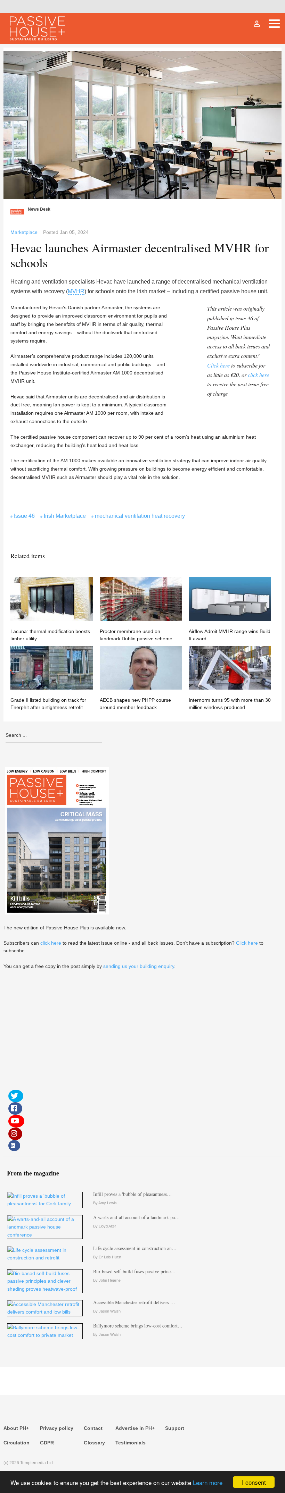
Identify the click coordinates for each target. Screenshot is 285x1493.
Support (174, 1428)
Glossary (94, 1442)
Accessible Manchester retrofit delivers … (134, 1302)
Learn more (207, 1482)
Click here (218, 365)
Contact (93, 1428)
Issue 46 (24, 516)
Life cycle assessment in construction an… (135, 1248)
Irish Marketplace (65, 516)
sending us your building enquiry (138, 966)
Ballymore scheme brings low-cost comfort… (137, 1325)
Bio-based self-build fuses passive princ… (134, 1271)
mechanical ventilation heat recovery (140, 516)
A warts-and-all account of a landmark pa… (136, 1217)
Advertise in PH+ (135, 1428)
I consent (254, 1482)
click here (258, 374)
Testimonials (130, 1442)
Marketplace (24, 232)
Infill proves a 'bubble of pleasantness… (132, 1194)
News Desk (39, 209)
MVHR (76, 291)
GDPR (47, 1442)
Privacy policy (56, 1428)
